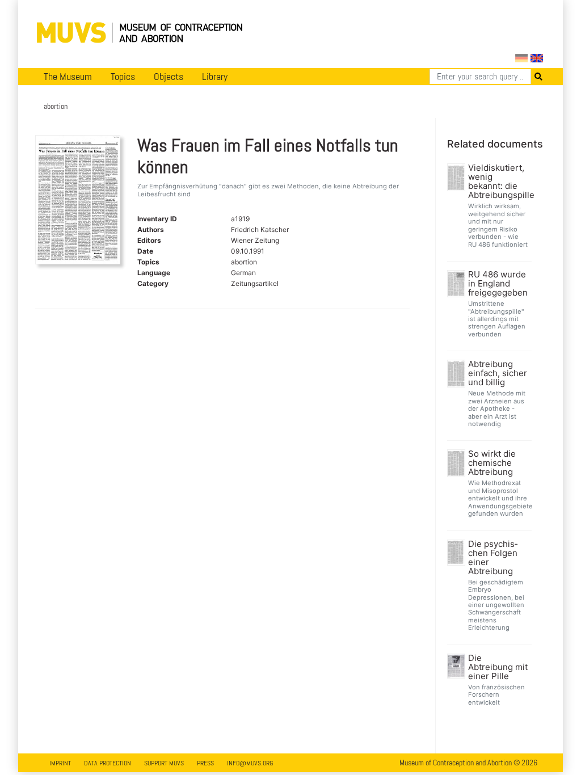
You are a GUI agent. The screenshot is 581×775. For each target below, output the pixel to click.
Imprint (60, 763)
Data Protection (107, 763)
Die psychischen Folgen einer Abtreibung (492, 558)
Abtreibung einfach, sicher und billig (497, 373)
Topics (123, 76)
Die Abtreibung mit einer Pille (498, 667)
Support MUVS (164, 763)
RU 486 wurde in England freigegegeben (498, 283)
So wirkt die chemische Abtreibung (492, 463)
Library (215, 76)
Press (205, 763)
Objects (168, 76)
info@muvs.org (250, 763)
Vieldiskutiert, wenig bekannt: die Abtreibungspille (498, 181)
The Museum (68, 76)
